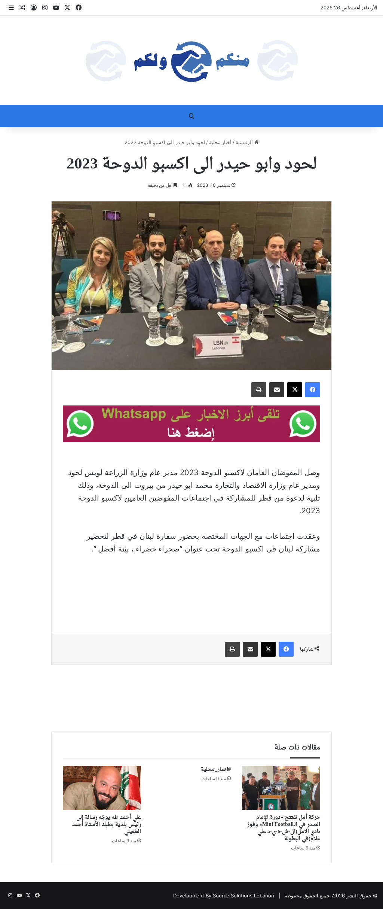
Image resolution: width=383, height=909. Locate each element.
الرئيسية (245, 142)
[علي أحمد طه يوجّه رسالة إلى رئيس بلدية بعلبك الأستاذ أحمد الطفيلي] (102, 788)
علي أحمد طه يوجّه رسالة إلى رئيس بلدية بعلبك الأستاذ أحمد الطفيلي (106, 824)
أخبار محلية (220, 142)
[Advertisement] (191, 588)
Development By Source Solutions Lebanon (223, 896)
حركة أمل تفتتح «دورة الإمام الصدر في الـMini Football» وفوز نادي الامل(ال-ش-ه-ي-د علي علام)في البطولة (283, 828)
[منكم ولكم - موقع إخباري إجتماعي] (191, 60)
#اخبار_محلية (216, 769)
